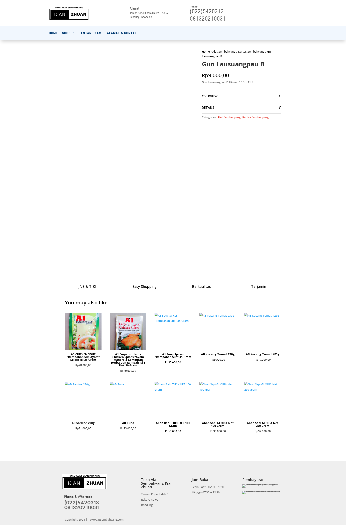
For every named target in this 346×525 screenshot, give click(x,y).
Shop (66, 33)
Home (53, 33)
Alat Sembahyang (223, 51)
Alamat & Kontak (122, 33)
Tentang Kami (91, 33)
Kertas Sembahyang (251, 51)
